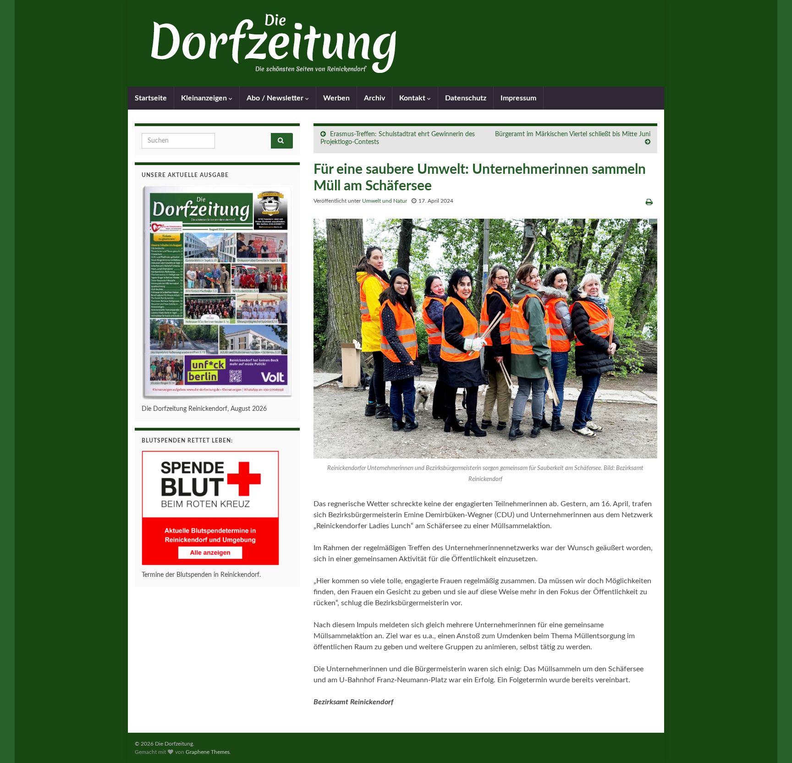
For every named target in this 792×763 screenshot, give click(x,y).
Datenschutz (465, 98)
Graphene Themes (208, 752)
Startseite (151, 98)
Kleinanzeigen (205, 98)
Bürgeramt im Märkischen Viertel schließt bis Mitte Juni (572, 134)
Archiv (374, 98)
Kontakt (413, 98)
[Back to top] (771, 742)
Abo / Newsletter (276, 98)
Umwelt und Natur (384, 201)
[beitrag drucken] (649, 202)
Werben (336, 98)
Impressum (518, 98)
